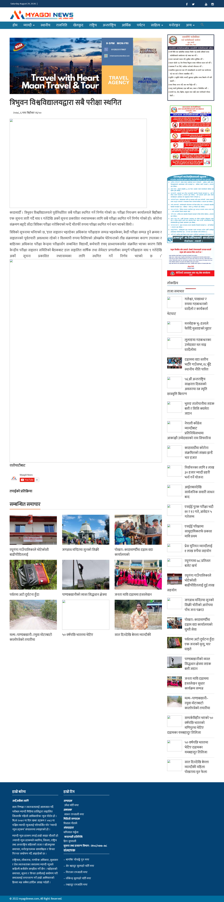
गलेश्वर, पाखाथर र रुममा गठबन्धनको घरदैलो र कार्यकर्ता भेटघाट (187, 306)
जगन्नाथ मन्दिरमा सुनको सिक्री (80, 550)
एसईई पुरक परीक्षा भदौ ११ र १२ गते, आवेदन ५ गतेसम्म (199, 512)
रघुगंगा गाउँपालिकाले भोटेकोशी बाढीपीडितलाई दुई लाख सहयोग (190, 583)
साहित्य (156, 25)
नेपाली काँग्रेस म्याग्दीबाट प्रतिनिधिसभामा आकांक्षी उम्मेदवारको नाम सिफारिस (189, 430)
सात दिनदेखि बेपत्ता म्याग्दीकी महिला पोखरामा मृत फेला (197, 767)
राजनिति (61, 25)
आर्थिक (126, 25)
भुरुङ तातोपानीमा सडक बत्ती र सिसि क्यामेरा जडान (199, 409)
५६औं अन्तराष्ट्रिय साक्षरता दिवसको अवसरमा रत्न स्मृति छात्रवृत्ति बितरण (187, 386)
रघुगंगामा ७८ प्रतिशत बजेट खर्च (198, 563)
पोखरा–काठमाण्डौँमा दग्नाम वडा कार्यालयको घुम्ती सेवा (198, 625)
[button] (202, 25)
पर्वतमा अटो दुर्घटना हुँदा (24, 595)
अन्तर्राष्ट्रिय (109, 25)
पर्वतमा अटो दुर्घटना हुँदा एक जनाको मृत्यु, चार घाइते (199, 644)
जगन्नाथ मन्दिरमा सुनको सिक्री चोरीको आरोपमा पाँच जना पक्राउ (199, 605)
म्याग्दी (28, 25)
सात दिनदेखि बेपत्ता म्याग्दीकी (133, 635)
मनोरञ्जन (174, 25)
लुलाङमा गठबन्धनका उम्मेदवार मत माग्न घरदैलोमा (198, 345)
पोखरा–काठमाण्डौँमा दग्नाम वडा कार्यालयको (134, 552)
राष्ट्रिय (93, 25)
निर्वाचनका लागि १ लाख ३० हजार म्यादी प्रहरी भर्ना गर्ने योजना (199, 472)
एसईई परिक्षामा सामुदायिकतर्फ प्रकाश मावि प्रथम (198, 531)
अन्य (189, 25)
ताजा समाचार (175, 291)
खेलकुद (78, 25)
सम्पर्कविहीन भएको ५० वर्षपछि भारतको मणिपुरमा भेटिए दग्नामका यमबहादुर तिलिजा (190, 725)
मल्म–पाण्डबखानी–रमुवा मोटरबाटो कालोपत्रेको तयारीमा (31, 637)
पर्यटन (141, 25)
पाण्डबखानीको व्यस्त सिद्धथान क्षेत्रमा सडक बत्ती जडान (198, 664)
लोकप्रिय (172, 283)
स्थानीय (45, 25)
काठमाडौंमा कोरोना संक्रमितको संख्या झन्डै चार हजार (199, 453)
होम (15, 25)
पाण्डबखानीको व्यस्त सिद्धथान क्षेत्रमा (84, 595)
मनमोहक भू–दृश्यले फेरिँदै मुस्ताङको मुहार (198, 326)
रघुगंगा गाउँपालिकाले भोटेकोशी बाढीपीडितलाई (29, 552)
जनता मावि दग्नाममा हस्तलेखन (133, 595)
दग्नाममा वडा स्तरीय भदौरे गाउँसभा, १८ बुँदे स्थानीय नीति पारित (198, 364)
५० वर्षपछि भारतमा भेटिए (77, 635)
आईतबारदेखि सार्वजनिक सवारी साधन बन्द (199, 492)
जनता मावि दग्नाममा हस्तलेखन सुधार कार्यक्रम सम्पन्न (197, 683)
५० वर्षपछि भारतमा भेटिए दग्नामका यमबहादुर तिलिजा (196, 747)
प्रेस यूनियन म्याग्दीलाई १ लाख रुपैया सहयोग (198, 548)
